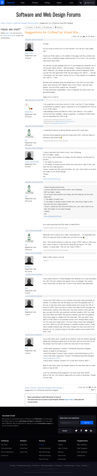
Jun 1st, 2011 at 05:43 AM (33, 231)
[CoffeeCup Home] (10, 3)
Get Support (58, 465)
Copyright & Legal (69, 465)
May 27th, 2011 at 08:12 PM (34, 126)
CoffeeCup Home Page (23, 465)
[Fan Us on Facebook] (81, 431)
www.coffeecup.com (51, 358)
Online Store (35, 465)
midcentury (29, 112)
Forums (9, 23)
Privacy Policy (55, 472)
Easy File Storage (44, 452)
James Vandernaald (32, 162)
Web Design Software (47, 465)
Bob (26, 288)
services (38, 421)
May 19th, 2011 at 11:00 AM (33, 40)
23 (81, 36)
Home (3, 23)
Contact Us (4, 455)
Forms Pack (23, 448)
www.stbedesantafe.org (51, 179)
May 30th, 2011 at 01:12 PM (34, 182)
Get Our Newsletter (7, 452)
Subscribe (48, 27)
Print (39, 27)
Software (35, 2)
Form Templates (82, 452)
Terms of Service (65, 472)
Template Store (82, 441)
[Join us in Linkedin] (91, 431)
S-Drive (41, 444)
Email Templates (82, 448)
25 (86, 36)
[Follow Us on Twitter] (76, 431)
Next (92, 36)
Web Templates (82, 444)
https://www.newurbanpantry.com (65, 121)
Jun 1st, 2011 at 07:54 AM (33, 253)
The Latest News (6, 448)
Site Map (84, 465)
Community (62, 441)
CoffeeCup (5, 441)
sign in (8, 33)
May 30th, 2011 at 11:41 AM (33, 148)
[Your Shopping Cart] (80, 3)
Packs (23, 2)
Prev (75, 36)
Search (30, 27)
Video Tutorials (63, 448)
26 (89, 36)
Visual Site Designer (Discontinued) (25, 23)
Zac (26, 140)
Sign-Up (86, 422)
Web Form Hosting (45, 455)
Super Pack (23, 452)
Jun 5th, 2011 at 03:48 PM (33, 335)
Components (81, 455)
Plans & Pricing (43, 459)
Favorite (59, 27)
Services (42, 441)
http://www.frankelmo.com (59, 123)
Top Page (12, 465)
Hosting (47, 2)
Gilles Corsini (29, 53)
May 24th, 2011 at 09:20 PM (34, 100)
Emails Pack (23, 444)
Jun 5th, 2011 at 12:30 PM (33, 274)
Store (71, 2)
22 (78, 36)
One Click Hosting (44, 448)
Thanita (27, 267)
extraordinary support (45, 423)
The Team (4, 444)
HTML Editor (38, 419)
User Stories (62, 459)
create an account (9, 35)
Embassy (60, 452)
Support (59, 2)
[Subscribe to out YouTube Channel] (86, 431)
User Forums (62, 455)
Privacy (78, 465)
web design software (26, 421)
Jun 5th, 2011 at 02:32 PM (33, 296)
